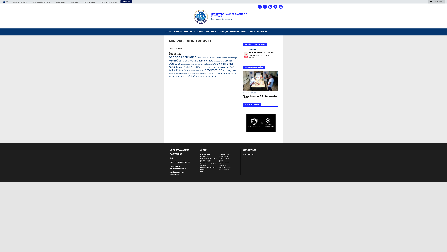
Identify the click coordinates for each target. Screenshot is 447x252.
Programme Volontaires (193, 73)
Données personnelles (178, 167)
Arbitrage (234, 32)
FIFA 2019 (180, 67)
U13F (182, 76)
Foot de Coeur (204, 67)
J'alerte (126, 1)
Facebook (186, 64)
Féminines (189, 70)
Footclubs (176, 154)
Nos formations (224, 169)
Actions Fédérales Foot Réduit (206, 58)
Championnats (205, 60)
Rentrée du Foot (206, 73)
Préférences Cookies (177, 173)
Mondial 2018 (173, 73)
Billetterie (60, 2)
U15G (205, 76)
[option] (260, 123)
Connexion (438, 2)
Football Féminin (205, 162)
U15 (197, 76)
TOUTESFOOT (173, 76)
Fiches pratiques (224, 156)
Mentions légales (180, 162)
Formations (211, 32)
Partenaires (181, 73)
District (178, 32)
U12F (178, 76)
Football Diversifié (191, 67)
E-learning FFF (204, 156)
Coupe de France (219, 61)
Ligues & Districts (20, 2)
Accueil (168, 32)
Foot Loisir (224, 67)
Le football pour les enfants (208, 158)
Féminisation (199, 71)
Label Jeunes (231, 70)
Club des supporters (41, 2)
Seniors (225, 73)
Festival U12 (193, 64)
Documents (262, 32)
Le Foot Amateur (179, 150)
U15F (200, 76)
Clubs (243, 32)
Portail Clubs (89, 2)
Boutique (74, 2)
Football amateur (205, 160)
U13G (187, 76)
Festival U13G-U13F (214, 64)
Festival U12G (202, 64)
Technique (223, 32)
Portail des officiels (109, 2)
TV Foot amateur (224, 158)
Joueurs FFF (222, 165)
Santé (221, 160)
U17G (209, 76)
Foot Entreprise (215, 67)
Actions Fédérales (182, 57)
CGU (172, 158)
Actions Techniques (223, 58)
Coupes (228, 60)
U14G (193, 76)
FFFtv (220, 164)
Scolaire (218, 73)
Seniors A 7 (232, 73)
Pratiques (198, 32)
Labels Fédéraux (224, 154)
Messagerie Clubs (248, 154)
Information (213, 70)
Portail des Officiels (225, 167)
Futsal (179, 70)
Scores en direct (224, 162)
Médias (252, 32)
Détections (175, 63)
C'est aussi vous (186, 60)
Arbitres (172, 61)
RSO (213, 73)
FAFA (201, 171)
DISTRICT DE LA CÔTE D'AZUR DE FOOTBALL (228, 15)
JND (224, 71)
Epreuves (188, 32)
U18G (214, 76)
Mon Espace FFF (205, 154)
